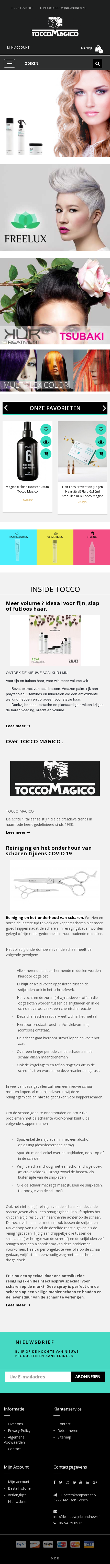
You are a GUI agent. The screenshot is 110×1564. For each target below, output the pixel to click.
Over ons (15, 1423)
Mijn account (18, 1481)
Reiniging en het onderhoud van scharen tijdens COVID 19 (49, 850)
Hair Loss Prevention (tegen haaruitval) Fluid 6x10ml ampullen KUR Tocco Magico (82, 491)
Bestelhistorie (19, 1488)
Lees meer (16, 725)
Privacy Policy (19, 1430)
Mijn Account (18, 47)
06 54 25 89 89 (23, 8)
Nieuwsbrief (18, 1501)
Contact (14, 1448)
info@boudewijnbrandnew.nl (64, 8)
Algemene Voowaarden (14, 1440)
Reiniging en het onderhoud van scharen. (45, 917)
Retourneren (68, 1430)
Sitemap (64, 1437)
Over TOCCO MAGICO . (34, 741)
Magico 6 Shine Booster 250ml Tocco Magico (28, 489)
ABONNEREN (88, 1376)
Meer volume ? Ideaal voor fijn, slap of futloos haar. (52, 606)
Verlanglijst (17, 1494)
